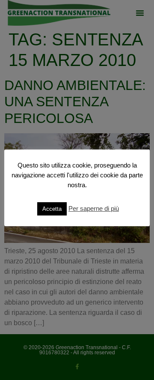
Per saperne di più (93, 208)
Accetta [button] (52, 209)
